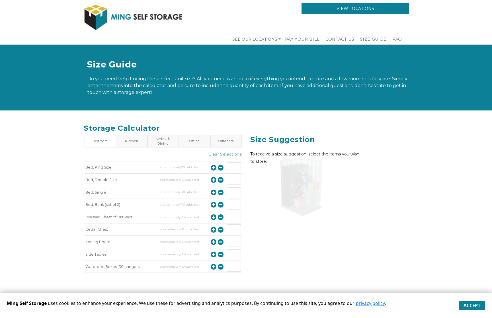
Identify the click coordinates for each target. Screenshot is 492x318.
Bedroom (100, 141)
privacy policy (370, 303)
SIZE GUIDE (373, 39)
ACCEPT (472, 305)
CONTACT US (339, 39)
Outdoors (225, 141)
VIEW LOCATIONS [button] (355, 8)
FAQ (397, 39)
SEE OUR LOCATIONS (254, 39)
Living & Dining (163, 141)
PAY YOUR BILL (302, 39)
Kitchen (131, 141)
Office (194, 141)
